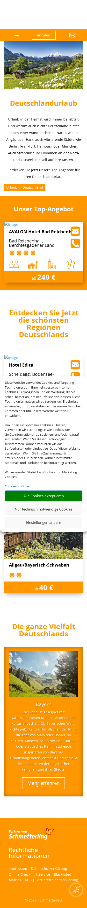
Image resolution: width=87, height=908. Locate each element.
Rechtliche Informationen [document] (29, 852)
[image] (11, 224)
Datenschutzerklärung (49, 868)
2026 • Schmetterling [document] (45, 900)
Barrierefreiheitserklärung (57, 880)
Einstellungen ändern (43, 522)
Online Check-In (22, 874)
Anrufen (43, 35)
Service (44, 874)
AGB (28, 880)
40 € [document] (46, 587)
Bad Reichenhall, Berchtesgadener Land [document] (32, 243)
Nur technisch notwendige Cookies (43, 509)
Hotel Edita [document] (21, 365)
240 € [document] (46, 277)
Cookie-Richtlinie (17, 486)
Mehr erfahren (43, 783)
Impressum (18, 868)
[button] (69, 38)
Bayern (43, 704)
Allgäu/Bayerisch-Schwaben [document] (39, 565)
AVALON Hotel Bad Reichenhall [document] (43, 231)
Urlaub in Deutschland (24, 187)
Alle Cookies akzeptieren (43, 495)
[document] (43, 324)
